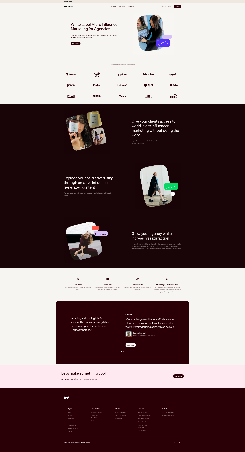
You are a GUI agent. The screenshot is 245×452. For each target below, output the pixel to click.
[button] (121, 351)
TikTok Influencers (143, 418)
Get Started (75, 43)
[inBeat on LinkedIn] (174, 442)
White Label (118, 418)
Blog (69, 422)
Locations (71, 415)
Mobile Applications (120, 412)
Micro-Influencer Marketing (143, 426)
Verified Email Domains (168, 415)
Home (69, 412)
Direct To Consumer (120, 415)
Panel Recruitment (143, 422)
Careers (70, 432)
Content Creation (143, 412)
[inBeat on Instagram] (179, 442)
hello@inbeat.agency (168, 412)
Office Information (73, 428)
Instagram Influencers (144, 415)
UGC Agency (142, 430)
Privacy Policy (72, 425)
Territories (71, 418)
